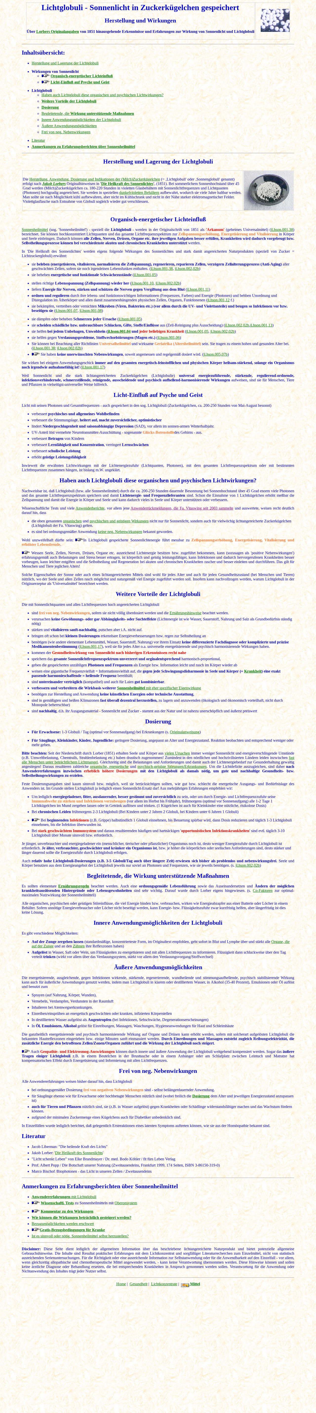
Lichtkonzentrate (164, 1284)
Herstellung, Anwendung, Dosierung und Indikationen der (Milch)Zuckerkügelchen (94, 179)
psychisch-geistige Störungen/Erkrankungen (172, 766)
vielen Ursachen (177, 753)
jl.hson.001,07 (66, 310)
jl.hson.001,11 (198, 289)
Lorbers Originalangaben (57, 31)
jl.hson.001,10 (142, 283)
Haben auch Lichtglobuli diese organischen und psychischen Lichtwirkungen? (102, 95)
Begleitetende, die (87, 113)
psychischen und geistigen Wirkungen (119, 521)
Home (121, 1284)
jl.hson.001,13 (261, 325)
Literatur (38, 140)
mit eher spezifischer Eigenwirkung (173, 688)
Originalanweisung (184, 732)
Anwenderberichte (90, 508)
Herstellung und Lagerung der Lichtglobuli (65, 63)
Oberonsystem (126, 1203)
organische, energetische (109, 766)
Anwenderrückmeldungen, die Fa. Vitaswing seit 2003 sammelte (182, 508)
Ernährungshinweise (185, 613)
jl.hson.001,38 (282, 229)
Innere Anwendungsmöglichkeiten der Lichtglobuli (81, 120)
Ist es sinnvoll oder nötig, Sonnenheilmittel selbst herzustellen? (80, 1236)
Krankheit (252, 671)
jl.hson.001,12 (218, 300)
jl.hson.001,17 (93, 367)
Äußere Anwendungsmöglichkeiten (69, 126)
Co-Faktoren (263, 890)
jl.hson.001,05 (145, 275)
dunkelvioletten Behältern (139, 192)
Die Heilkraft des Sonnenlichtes (127, 184)
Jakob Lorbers (54, 184)
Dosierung (201, 1096)
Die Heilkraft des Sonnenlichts (79, 1153)
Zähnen (79, 946)
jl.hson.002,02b (187, 268)
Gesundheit (138, 1284)
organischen (72, 521)
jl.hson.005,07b (215, 354)
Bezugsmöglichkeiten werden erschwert (63, 1224)
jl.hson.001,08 (90, 310)
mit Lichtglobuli (64, 1197)
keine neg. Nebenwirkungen (120, 532)
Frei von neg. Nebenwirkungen (65, 132)
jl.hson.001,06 (169, 337)
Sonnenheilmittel (35, 229)
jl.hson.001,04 (119, 331)
